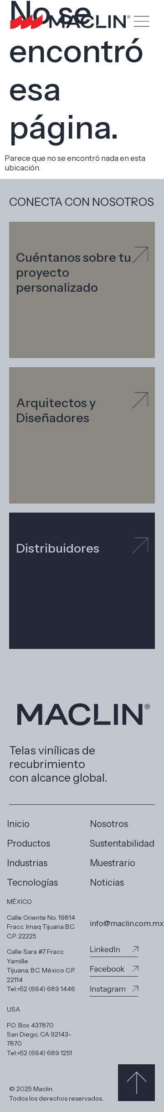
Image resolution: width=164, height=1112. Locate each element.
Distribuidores (57, 548)
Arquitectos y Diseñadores (56, 410)
